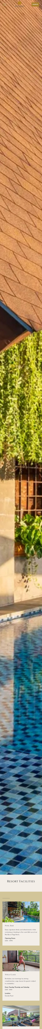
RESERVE (35, 4)
